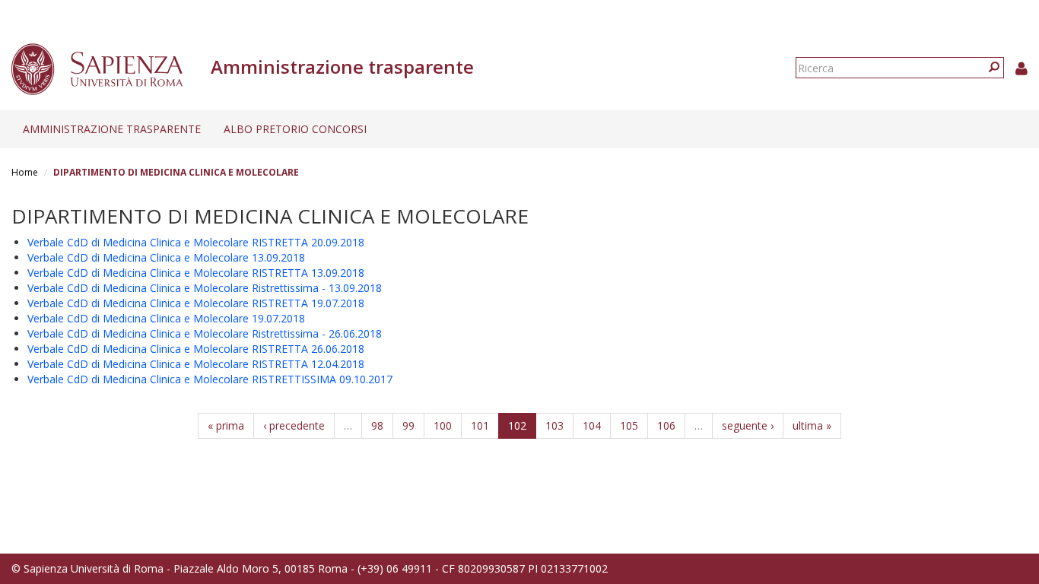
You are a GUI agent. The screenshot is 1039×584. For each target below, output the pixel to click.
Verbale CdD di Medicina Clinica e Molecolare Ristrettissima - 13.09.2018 (204, 288)
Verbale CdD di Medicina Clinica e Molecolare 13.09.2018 (166, 257)
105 (629, 425)
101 (480, 425)
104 (592, 425)
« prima (226, 425)
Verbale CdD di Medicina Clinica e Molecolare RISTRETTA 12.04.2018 (195, 364)
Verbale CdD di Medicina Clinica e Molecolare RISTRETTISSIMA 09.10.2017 (209, 379)
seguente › (748, 425)
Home (24, 172)
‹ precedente (294, 425)
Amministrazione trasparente (112, 129)
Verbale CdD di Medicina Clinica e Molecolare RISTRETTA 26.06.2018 (195, 348)
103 (554, 425)
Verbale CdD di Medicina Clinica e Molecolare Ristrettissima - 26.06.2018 (204, 333)
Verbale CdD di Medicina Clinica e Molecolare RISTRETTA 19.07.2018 (195, 303)
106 (666, 425)
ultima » (812, 425)
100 (443, 425)
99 (408, 425)
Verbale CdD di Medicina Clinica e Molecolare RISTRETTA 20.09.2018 (195, 242)
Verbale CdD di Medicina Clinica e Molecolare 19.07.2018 (166, 318)
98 (377, 425)
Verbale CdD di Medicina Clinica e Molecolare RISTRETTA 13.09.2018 (195, 272)
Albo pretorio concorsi (295, 129)
